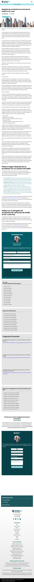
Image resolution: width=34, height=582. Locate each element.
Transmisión (17, 539)
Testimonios (17, 533)
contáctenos (17, 226)
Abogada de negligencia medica (17, 549)
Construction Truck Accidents (8, 293)
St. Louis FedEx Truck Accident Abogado (10, 315)
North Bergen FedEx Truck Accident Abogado (11, 326)
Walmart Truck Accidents (8, 304)
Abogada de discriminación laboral (17, 552)
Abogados (17, 527)
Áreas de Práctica (17, 530)
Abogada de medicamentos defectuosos (17, 555)
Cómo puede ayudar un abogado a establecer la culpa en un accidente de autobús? (17, 565)
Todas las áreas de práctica (17, 558)
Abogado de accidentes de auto (17, 543)
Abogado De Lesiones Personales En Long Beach (11, 407)
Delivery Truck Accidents (7, 295)
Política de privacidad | (14, 579)
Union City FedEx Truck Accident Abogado (10, 319)
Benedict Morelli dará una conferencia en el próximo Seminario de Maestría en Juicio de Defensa (17, 573)
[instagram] (20, 519)
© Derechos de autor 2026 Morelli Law (8, 580)
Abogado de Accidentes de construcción (17, 546)
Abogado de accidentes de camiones (17, 545)
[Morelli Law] (6, 2)
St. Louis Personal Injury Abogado (8, 28)
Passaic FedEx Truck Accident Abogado (10, 317)
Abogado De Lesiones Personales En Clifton (10, 398)
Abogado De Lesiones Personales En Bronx (10, 401)
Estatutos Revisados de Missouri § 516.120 (14, 197)
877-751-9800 (17, 4)
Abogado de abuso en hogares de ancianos (17, 551)
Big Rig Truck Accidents (7, 290)
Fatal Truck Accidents (7, 299)
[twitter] (18, 519)
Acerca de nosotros (17, 526)
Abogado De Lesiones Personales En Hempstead (11, 396)
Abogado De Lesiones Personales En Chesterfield (11, 403)
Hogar (17, 524)
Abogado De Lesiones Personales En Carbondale (11, 394)
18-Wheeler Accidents (7, 286)
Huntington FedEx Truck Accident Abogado (10, 322)
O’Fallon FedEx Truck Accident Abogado (10, 324)
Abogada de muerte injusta (17, 548)
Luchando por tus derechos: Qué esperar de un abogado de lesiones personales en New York (17, 574)
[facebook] (13, 519)
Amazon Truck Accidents (7, 288)
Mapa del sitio (20, 579)
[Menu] (32, 2)
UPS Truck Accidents (7, 302)
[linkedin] (15, 519)
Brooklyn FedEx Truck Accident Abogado (10, 321)
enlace (21, 248)
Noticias (17, 536)
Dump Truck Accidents (7, 297)
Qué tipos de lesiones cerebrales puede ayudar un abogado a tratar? (17, 564)
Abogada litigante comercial (17, 554)
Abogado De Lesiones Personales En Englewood (11, 405)
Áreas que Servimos (17, 529)
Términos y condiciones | (6, 579)
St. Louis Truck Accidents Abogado (20, 28)
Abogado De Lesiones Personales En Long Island (11, 400)
